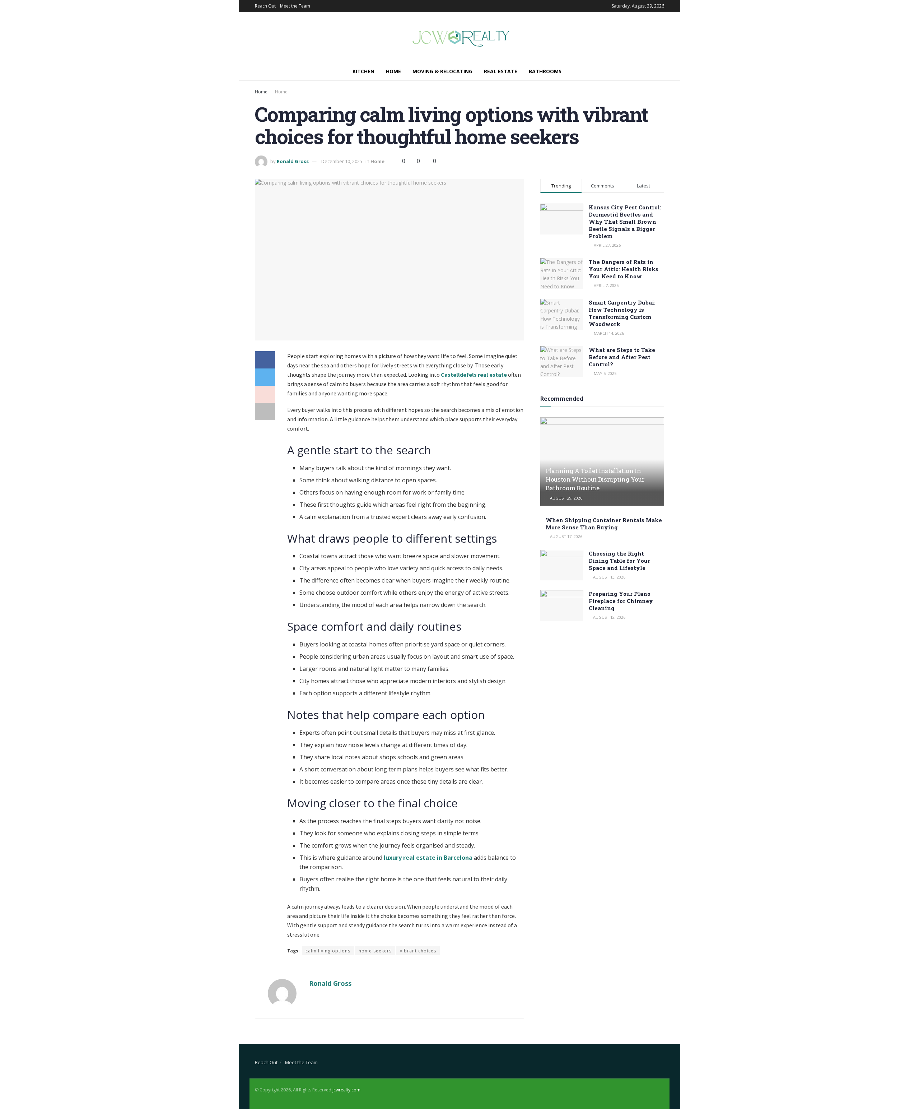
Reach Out (265, 6)
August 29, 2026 (565, 498)
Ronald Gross (293, 161)
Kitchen (363, 71)
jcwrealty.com (346, 1090)
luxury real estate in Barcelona (428, 858)
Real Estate (500, 71)
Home (393, 71)
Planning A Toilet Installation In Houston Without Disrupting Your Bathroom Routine (595, 479)
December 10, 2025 (341, 161)
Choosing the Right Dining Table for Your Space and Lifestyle (619, 560)
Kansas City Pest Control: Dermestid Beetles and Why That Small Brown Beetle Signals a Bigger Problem (625, 222)
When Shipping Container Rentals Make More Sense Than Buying (604, 523)
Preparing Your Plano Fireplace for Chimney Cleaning (621, 601)
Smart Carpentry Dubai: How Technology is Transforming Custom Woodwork (622, 313)
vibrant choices (418, 951)
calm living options (327, 951)
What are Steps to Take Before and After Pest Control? (622, 357)
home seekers (375, 951)
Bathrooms (545, 71)
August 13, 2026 (608, 577)
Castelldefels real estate (474, 374)
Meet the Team (295, 6)
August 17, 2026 (565, 536)
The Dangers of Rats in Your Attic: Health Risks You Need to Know (623, 269)
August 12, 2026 (608, 617)
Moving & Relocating (442, 71)
